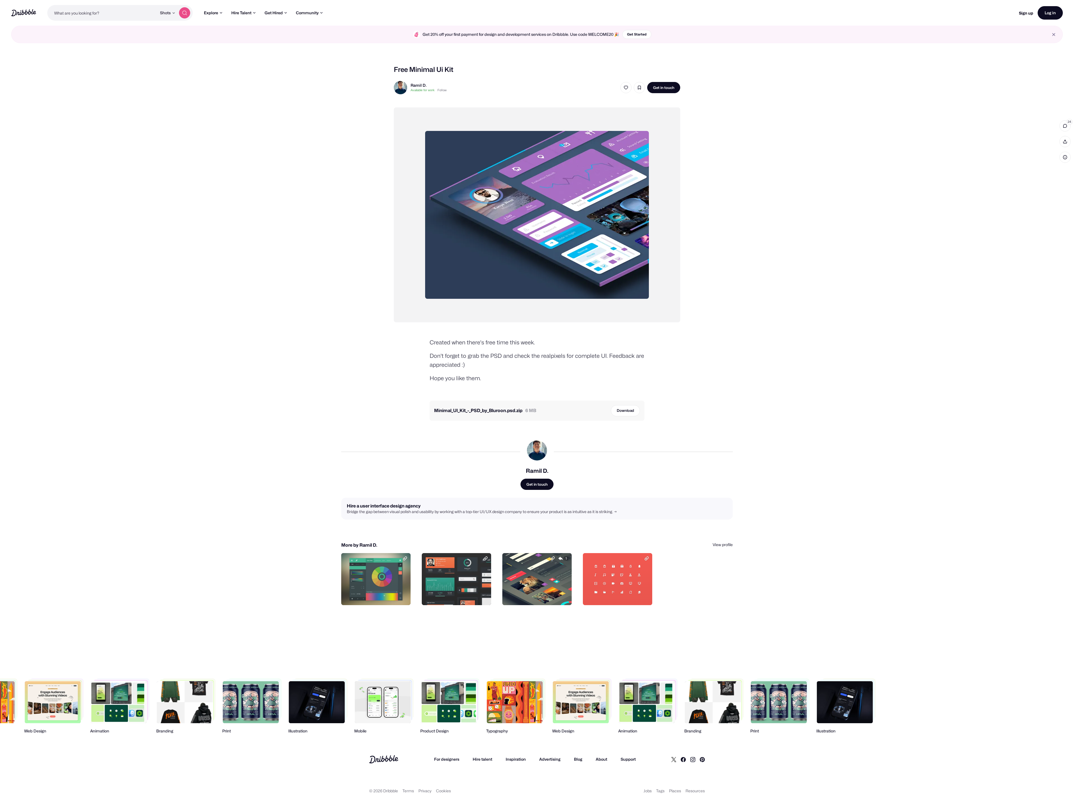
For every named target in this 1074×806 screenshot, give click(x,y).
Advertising (549, 759)
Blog (578, 759)
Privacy (425, 790)
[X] (673, 759)
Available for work (423, 90)
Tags (660, 790)
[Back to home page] (23, 12)
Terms (408, 790)
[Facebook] (683, 759)
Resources (695, 790)
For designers (446, 759)
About (601, 759)
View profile (723, 544)
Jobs (648, 790)
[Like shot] (626, 87)
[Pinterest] (702, 759)
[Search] (184, 12)
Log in (1050, 12)
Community (307, 12)
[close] (1053, 34)
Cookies (443, 790)
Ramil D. (419, 85)
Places (675, 790)
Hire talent (482, 759)
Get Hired (274, 12)
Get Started (637, 34)
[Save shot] (639, 87)
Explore (211, 12)
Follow (442, 90)
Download (625, 410)
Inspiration (516, 759)
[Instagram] (692, 759)
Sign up (1026, 13)
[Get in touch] (378, 595)
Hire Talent (241, 12)
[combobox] (102, 12)
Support (628, 759)
